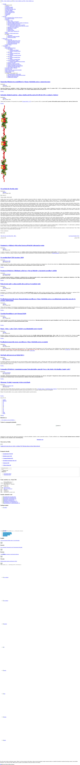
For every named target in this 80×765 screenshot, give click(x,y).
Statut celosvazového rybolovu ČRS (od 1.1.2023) (19, 25)
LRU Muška (9, 58)
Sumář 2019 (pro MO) (11, 37)
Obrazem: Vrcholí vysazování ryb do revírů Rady (15, 382)
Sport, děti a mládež (8, 10)
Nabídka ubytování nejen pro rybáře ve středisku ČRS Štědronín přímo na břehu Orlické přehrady (20, 446)
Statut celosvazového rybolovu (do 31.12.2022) (16, 24)
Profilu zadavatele (55, 253)
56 (3, 402)
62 (3, 409)
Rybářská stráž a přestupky (12, 77)
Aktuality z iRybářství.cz (9, 11)
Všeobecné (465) (6, 462)
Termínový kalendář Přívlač (15, 57)
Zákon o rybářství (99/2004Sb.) (13, 21)
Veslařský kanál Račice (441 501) (13, 41)
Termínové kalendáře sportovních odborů (15, 65)
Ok (0, 764)
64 (3, 411)
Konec (4, 413)
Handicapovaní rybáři (11, 62)
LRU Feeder (9, 52)
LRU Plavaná (10, 49)
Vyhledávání (7, 14)
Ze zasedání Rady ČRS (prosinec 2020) (12, 257)
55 (3, 401)
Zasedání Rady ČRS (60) (8, 453)
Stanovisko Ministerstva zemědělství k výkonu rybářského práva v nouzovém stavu (25, 81)
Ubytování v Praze (8, 68)
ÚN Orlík (39, 388)
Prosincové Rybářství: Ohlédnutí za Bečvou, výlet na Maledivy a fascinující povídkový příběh (28, 270)
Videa (6, 15)
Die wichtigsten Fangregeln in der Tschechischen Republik (11, 547)
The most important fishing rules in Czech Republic (10, 540)
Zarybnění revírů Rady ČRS (10, 9)
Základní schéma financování (12, 76)
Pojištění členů (10, 29)
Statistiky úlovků (8, 44)
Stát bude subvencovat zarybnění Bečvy (12, 355)
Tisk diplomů (9, 35)
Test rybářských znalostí (9, 18)
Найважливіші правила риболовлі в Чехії (8, 561)
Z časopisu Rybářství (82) (8, 458)
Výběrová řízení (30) (7, 465)
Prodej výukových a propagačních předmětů (13, 69)
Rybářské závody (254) (7, 456)
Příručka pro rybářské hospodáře (13, 36)
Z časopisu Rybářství (9, 7)
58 (3, 405)
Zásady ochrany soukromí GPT (13, 31)
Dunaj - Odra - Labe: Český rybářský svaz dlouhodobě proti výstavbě (21, 328)
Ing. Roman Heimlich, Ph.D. (74, 235)
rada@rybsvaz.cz (7, 487)
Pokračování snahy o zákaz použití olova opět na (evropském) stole (20, 284)
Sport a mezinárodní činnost (10, 47)
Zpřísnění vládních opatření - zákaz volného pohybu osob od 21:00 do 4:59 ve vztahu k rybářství (29, 95)
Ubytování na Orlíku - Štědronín (11, 67)
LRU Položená (10, 54)
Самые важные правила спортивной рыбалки (9, 554)
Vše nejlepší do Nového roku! (9, 188)
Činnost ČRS (5, 45)
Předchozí (5, 400)
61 (3, 408)
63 (3, 410)
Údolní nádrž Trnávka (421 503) (13, 42)
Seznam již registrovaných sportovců (14, 64)
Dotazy (6, 32)
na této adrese (32, 350)
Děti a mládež (7, 46)
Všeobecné (7, 6)
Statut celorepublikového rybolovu (13, 23)
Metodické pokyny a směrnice (13, 27)
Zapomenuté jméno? (7, 473)
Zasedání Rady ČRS (9, 8)
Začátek (4, 399)
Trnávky (43, 388)
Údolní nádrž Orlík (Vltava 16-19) (13, 40)
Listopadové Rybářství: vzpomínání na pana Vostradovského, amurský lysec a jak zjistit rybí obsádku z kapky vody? (35, 369)
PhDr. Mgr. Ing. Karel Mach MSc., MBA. (8, 235)
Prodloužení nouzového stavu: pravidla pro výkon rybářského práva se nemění (24, 342)
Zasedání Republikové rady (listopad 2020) (13, 313)
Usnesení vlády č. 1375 (26, 101)
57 (3, 404)
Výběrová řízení (8, 72)
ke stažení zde (67, 349)
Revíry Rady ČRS (8, 39)
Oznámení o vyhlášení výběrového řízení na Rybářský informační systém (22, 245)
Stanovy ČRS (10, 20)
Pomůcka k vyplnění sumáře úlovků (11, 33)
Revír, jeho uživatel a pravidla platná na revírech (16, 75)
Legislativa (7, 19)
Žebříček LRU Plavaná (14, 50)
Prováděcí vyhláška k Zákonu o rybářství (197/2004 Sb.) (17, 22)
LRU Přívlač (9, 56)
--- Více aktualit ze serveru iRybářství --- (7, 419)
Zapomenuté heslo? (7, 474)
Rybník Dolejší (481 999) (12, 43)
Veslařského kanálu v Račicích (51, 388)
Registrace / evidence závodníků (13, 63)
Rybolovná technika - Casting (12, 60)
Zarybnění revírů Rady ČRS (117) (9, 460)
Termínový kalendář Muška (15, 59)
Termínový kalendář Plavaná (15, 51)
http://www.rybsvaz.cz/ (8, 488)
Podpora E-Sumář (10, 30)
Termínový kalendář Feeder (15, 53)
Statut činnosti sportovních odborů (13, 66)
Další (4, 412)
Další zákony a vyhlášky (12, 28)
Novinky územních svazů (10, 12)
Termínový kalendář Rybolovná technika (17, 61)
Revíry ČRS (5, 38)
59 (3, 406)
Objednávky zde (40, 439)
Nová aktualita (8, 13)
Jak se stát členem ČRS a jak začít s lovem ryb (13, 17)
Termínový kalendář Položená (15, 55)
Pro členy (4, 16)
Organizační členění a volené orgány (14, 74)
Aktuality (4, 3)
